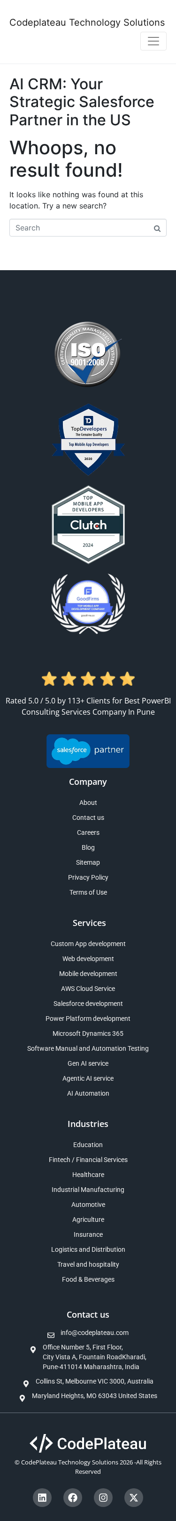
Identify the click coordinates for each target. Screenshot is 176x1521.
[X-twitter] (133, 1497)
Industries (88, 1123)
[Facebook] (72, 1497)
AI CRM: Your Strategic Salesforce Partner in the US (81, 102)
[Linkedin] (42, 1497)
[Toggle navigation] (153, 41)
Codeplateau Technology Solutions (87, 22)
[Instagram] (103, 1497)
